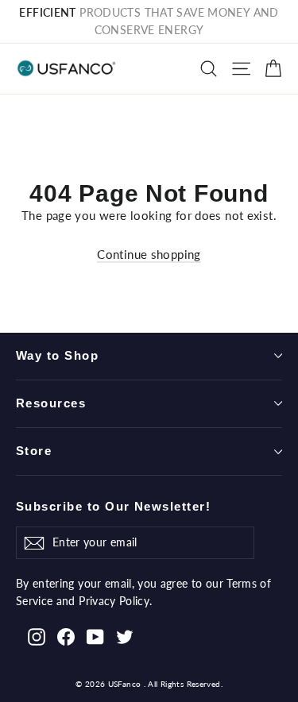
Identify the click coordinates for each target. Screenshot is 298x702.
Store (34, 451)
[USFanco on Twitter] (125, 636)
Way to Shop (57, 355)
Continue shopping (148, 254)
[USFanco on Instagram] (36, 636)
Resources (51, 403)
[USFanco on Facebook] (66, 636)
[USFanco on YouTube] (95, 636)
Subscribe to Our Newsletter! (113, 506)
